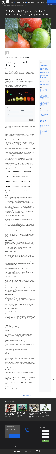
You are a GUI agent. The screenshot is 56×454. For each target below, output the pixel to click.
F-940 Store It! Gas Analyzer (44, 84)
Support (26, 430)
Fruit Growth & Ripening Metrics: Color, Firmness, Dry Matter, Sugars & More (16, 5)
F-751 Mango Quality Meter (44, 73)
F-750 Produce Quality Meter (44, 71)
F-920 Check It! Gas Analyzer (44, 81)
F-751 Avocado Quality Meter (44, 72)
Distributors (27, 431)
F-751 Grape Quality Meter (44, 64)
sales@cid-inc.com (16, 446)
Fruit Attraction (10, 429)
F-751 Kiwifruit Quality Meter (44, 69)
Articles (5, 5)
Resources (26, 429)
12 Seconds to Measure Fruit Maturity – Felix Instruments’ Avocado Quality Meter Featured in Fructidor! (44, 104)
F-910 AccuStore (43, 66)
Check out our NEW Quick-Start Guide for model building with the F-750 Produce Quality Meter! (44, 91)
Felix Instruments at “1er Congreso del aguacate (44, 100)
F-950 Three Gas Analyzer (44, 80)
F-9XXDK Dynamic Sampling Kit (44, 76)
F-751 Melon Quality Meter (44, 68)
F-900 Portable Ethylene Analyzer (44, 78)
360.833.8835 (8, 446)
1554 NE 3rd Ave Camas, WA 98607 (28, 446)
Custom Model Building (44, 65)
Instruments (27, 428)
